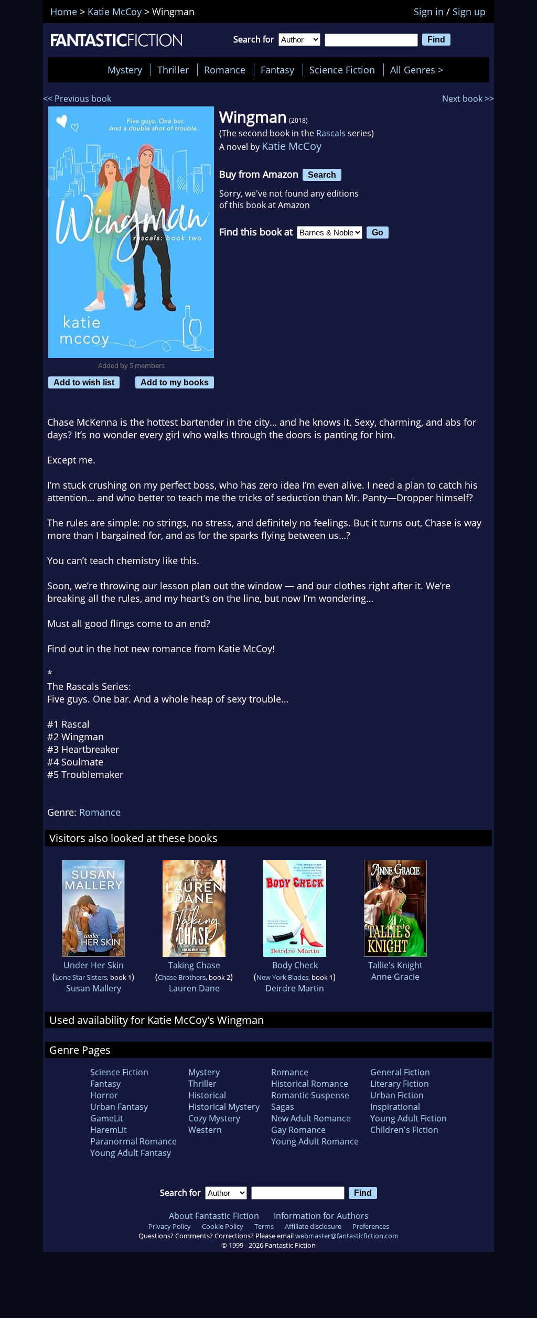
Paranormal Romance (133, 1141)
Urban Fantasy (119, 1106)
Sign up (469, 11)
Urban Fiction (397, 1095)
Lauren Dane (194, 988)
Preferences (370, 1226)
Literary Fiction (399, 1083)
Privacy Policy (169, 1226)
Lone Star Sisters (81, 977)
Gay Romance (298, 1130)
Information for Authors (321, 1216)
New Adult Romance (311, 1118)
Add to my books (175, 382)
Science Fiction (342, 69)
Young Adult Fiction (408, 1118)
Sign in (429, 11)
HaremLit (108, 1130)
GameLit (106, 1118)
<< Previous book (77, 98)
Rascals (331, 133)
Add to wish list (83, 382)
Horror (104, 1095)
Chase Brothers (182, 977)
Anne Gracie (395, 976)
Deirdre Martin (294, 988)
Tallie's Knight (395, 965)
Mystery (125, 69)
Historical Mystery (224, 1106)
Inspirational (395, 1106)
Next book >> (468, 98)
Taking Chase (194, 965)
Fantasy (277, 69)
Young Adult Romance (315, 1141)
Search (322, 174)
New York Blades (282, 977)
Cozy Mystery (214, 1118)
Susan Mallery (93, 988)
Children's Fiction (404, 1130)
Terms (264, 1226)
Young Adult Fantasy (130, 1153)
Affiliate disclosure (313, 1226)
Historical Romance (309, 1083)
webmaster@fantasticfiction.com (347, 1235)
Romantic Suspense (310, 1095)
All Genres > (419, 69)
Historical (207, 1095)
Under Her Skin (93, 965)
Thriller (173, 69)
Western (205, 1130)
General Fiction (400, 1072)
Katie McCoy (291, 146)
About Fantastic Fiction (214, 1216)
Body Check (295, 965)
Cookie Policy (222, 1226)
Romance (224, 69)
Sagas (282, 1106)
